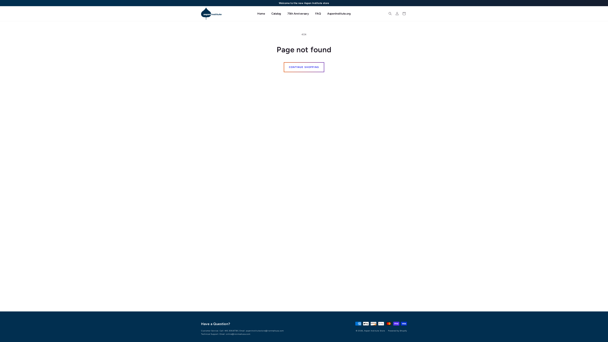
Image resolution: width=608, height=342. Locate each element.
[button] (390, 13)
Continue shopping (304, 67)
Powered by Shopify (397, 331)
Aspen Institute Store (374, 331)
